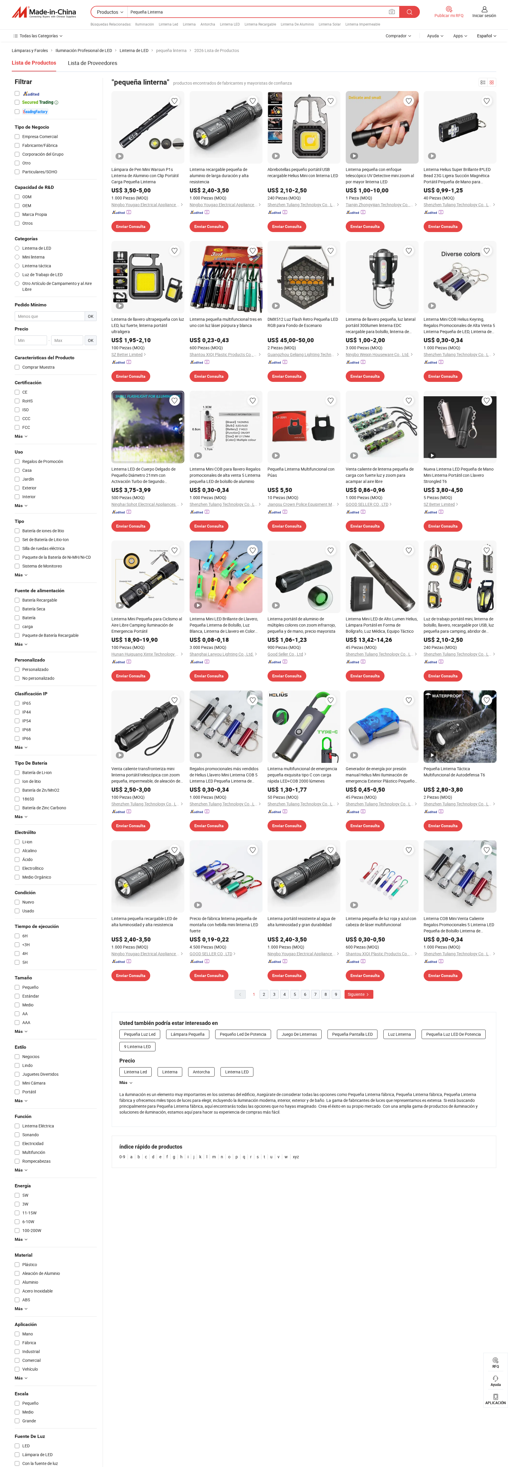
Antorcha (207, 24)
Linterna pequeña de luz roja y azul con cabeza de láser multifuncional (381, 921)
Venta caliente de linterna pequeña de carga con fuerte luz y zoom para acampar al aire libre (380, 475)
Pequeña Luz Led (140, 1034)
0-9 (122, 1156)
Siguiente (356, 994)
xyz (296, 1156)
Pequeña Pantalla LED (352, 1034)
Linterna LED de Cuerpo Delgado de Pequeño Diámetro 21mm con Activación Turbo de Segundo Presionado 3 (143, 475)
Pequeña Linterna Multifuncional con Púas (301, 472)
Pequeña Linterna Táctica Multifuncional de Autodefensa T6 (454, 772)
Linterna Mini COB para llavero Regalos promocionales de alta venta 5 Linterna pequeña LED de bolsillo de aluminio (225, 475)
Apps (458, 35)
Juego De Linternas (299, 1034)
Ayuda (433, 35)
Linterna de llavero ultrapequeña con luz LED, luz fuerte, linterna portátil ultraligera (147, 325)
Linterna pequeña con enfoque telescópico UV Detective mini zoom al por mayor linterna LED (380, 175)
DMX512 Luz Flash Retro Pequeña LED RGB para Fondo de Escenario (303, 322)
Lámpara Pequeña (188, 1034)
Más (123, 1082)
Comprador (396, 35)
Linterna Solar (330, 24)
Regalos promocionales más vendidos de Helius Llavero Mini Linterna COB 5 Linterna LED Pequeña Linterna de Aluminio (224, 775)
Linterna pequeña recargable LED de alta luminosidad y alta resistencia (144, 921)
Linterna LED (230, 24)
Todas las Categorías (39, 35)
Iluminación (144, 24)
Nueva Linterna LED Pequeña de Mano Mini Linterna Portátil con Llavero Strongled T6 (459, 475)
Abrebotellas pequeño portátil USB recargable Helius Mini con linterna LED (303, 172)
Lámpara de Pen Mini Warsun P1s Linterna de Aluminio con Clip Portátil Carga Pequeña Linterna (144, 175)
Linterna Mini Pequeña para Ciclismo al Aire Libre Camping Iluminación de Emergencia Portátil (146, 625)
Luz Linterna (399, 1034)
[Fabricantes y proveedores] (44, 12)
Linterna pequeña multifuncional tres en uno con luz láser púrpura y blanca (226, 322)
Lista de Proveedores (92, 62)
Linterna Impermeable (362, 24)
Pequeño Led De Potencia (243, 1034)
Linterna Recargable (260, 24)
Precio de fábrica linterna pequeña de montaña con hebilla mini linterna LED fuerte (224, 925)
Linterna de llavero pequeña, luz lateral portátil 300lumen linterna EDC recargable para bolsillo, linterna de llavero (380, 325)
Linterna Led (168, 24)
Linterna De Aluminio (297, 24)
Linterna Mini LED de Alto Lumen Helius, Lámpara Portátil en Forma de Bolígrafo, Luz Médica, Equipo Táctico (382, 625)
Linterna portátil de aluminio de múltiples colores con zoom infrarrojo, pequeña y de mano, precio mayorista (302, 625)
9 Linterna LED (137, 1046)
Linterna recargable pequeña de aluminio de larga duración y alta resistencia (219, 175)
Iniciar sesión (484, 15)
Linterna (189, 24)
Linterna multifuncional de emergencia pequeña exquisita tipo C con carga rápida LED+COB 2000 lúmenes (302, 775)
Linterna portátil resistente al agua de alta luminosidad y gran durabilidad (301, 921)
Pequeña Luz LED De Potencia (453, 1034)
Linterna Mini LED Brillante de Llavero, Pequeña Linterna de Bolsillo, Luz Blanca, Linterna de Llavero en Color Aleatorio (224, 625)
